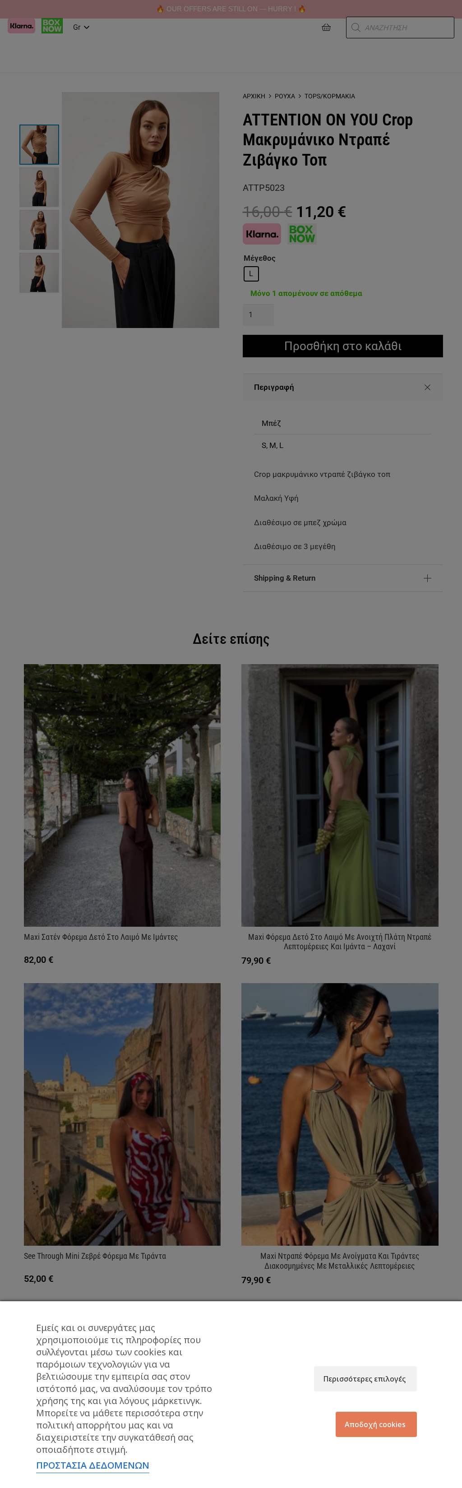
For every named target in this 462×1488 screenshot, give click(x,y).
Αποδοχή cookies (375, 1424)
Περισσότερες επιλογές (364, 1379)
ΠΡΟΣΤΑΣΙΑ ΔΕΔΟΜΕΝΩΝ (92, 1465)
